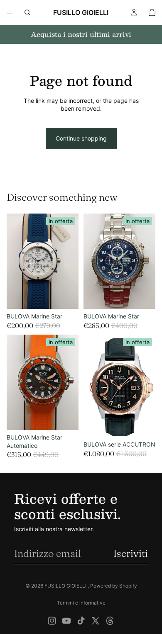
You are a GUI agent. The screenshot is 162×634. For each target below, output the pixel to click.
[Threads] (110, 621)
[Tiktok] (81, 621)
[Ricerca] (27, 12)
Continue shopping (81, 138)
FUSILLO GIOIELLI (66, 586)
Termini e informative (81, 603)
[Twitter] (96, 621)
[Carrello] (152, 12)
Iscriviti (130, 553)
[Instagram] (52, 621)
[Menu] (9, 12)
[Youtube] (66, 621)
